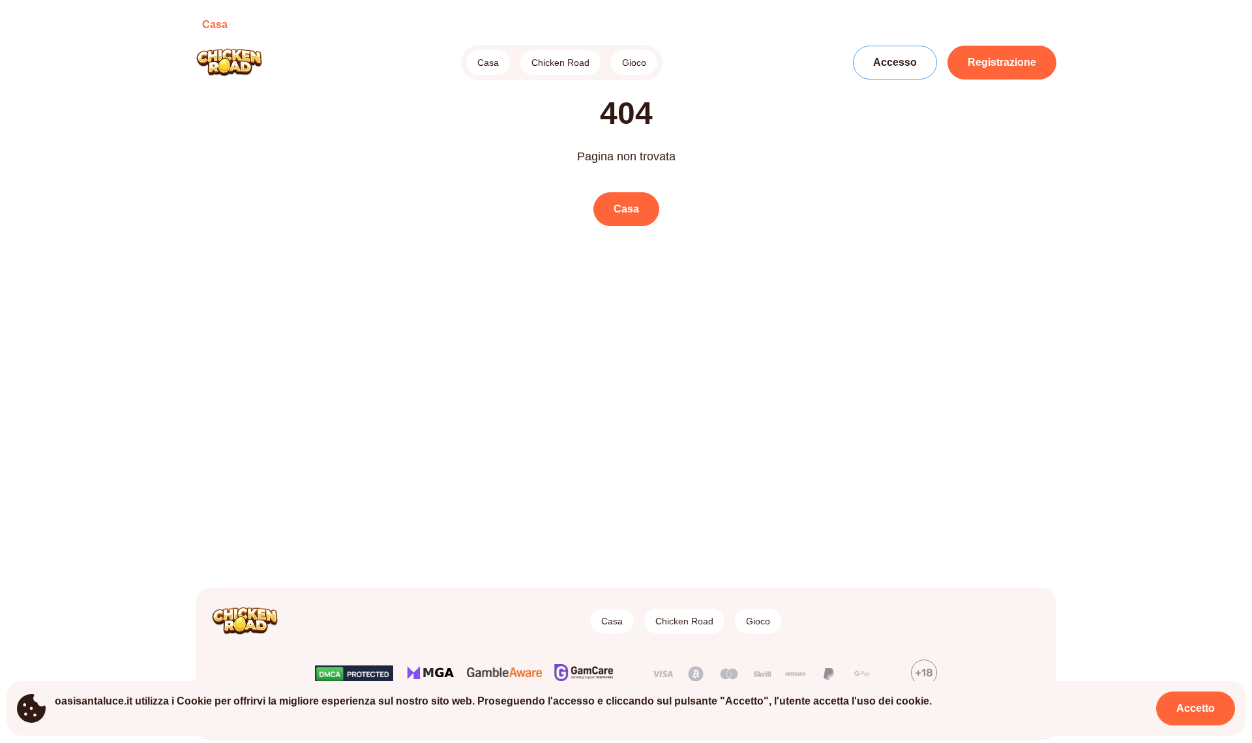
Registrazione (1002, 62)
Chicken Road (560, 62)
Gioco (634, 62)
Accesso (895, 62)
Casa (488, 62)
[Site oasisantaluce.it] (241, 62)
